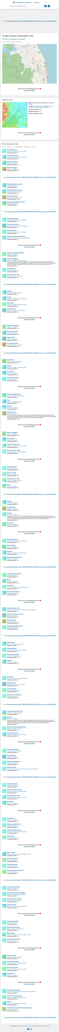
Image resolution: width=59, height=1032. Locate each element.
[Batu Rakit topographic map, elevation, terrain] (4, 803)
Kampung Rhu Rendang (14, 557)
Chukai (9, 366)
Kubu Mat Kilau (11, 955)
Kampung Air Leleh (13, 377)
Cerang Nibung (11, 689)
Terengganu (14, 151)
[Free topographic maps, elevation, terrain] (2, 39)
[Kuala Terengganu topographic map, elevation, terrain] (4, 262)
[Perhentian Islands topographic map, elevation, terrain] (4, 226)
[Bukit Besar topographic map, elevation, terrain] (4, 587)
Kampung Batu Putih (13, 796)
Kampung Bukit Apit (22, 678)
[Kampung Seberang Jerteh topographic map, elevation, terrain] (4, 872)
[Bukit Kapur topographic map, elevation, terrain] (4, 837)
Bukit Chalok (11, 642)
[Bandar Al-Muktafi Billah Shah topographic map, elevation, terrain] (4, 728)
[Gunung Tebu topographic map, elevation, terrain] (4, 508)
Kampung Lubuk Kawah (14, 574)
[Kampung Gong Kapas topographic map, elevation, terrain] (4, 991)
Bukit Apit (10, 677)
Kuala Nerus (10, 372)
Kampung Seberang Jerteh (15, 870)
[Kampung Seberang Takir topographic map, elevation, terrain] (4, 185)
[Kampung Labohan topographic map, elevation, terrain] (4, 157)
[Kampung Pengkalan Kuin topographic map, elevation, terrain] (4, 627)
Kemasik (9, 551)
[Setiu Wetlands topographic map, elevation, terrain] (4, 906)
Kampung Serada (12, 967)
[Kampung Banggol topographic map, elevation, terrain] (4, 220)
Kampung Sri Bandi (13, 961)
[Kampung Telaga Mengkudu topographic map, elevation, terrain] (4, 254)
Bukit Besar (10, 585)
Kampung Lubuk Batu (13, 939)
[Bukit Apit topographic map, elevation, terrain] (4, 678)
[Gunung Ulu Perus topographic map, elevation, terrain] (4, 197)
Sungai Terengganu (13, 325)
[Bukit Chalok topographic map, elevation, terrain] (4, 644)
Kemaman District (22, 151)
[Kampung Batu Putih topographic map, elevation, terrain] (4, 797)
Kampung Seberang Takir (14, 184)
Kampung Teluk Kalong (32, 769)
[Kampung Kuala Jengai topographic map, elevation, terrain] (4, 900)
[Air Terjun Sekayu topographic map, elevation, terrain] (4, 860)
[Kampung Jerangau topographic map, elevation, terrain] (4, 751)
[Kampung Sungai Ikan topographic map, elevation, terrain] (4, 763)
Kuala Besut (21, 395)
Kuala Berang (11, 268)
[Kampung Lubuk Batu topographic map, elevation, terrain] (4, 940)
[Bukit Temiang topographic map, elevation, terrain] (4, 474)
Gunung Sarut (11, 620)
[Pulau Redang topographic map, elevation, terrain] (4, 757)
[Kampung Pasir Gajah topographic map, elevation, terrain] (4, 452)
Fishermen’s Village (22, 226)
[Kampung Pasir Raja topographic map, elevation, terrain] (4, 276)
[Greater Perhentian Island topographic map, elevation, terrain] (4, 615)
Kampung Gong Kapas (14, 990)
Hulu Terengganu (12, 432)
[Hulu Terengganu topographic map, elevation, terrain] (4, 434)
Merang (9, 406)
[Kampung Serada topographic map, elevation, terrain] (4, 969)
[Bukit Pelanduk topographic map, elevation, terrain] (4, 769)
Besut (9, 580)
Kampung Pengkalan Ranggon (16, 893)
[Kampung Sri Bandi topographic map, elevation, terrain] (4, 963)
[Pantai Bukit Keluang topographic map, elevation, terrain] (4, 593)
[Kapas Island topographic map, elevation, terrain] (4, 339)
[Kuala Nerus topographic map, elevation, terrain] (4, 373)
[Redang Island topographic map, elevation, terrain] (4, 310)
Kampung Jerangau (13, 749)
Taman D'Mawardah (13, 444)
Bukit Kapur (10, 836)
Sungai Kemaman (12, 539)
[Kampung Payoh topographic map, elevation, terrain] (4, 151)
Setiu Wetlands (11, 905)
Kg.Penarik (20, 644)
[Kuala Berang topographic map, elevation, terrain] (4, 270)
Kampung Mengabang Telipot (16, 202)
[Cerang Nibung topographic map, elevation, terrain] (4, 690)
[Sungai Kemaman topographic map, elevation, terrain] (4, 541)
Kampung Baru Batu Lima (15, 190)
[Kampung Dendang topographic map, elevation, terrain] (4, 656)
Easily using (30, 21)
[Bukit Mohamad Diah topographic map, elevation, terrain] (4, 928)
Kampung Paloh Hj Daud (14, 790)
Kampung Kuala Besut (14, 394)
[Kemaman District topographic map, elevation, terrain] (4, 163)
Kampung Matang (12, 784)
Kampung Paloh (12, 648)
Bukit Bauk (10, 303)
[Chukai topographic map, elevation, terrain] (4, 367)
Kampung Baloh (12, 230)
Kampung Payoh (12, 150)
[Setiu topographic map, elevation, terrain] (4, 486)
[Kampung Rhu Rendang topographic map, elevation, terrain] (4, 558)
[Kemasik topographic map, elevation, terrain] (4, 553)
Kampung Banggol (12, 218)
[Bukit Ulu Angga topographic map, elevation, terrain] (4, 169)
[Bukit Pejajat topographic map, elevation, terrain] (4, 854)
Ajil (19, 690)
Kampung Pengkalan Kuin (15, 626)
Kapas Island (11, 337)
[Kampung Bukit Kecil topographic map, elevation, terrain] (4, 609)
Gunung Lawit (11, 412)
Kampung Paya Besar (23, 587)
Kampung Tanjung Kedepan (24, 238)
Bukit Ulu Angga (12, 167)
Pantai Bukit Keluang (13, 591)
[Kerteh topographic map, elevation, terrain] (4, 298)
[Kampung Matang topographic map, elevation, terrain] (4, 785)
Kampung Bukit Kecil (13, 608)
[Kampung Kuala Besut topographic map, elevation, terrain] (4, 395)
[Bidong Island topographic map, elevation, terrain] (4, 684)
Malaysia (9, 151)
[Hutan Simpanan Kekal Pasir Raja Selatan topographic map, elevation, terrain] (4, 1009)
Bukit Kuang (11, 933)
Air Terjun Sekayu (12, 858)
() (41, 106)
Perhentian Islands (13, 224)
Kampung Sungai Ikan (13, 761)
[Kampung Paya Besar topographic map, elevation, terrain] (4, 888)
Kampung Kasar (12, 467)
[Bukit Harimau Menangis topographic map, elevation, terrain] (4, 997)
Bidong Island (11, 683)
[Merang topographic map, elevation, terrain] (4, 407)
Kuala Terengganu (22, 220)
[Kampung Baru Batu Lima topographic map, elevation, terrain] (4, 191)
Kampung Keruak (12, 864)
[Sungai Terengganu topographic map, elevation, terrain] (4, 327)
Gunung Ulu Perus (12, 196)
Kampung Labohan (12, 156)
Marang (9, 501)
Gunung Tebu (11, 507)
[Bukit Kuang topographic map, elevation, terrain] (4, 934)
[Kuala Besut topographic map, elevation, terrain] (4, 440)
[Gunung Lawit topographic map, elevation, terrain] (4, 415)
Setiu (8, 484)
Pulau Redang (21, 310)
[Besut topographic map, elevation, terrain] (4, 581)
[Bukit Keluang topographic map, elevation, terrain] (4, 547)
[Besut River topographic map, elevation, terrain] (4, 524)
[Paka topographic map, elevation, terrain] (4, 401)
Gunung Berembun (13, 343)
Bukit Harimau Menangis (14, 996)
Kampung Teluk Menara (14, 830)
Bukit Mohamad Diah (13, 927)
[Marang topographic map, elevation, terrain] (4, 502)
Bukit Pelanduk (11, 767)
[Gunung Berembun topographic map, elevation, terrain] (4, 345)
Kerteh (9, 297)
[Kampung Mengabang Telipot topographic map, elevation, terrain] (4, 203)
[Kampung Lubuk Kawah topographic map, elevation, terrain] (4, 575)
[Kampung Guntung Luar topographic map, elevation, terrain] (4, 696)
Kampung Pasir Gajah (13, 450)
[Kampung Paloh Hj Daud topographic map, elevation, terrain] (4, 791)
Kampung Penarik (22, 906)
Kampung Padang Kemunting (16, 236)
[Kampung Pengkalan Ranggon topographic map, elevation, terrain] (4, 894)
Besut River (10, 523)
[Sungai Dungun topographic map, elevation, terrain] (15, 115)
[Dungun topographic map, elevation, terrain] (4, 292)
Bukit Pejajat (11, 852)
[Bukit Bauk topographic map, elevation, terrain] (4, 304)
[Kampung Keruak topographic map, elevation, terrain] (4, 866)
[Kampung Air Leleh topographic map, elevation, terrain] (4, 379)
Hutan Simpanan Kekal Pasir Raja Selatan (19, 1008)
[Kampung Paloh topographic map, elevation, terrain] (4, 650)
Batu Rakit (10, 801)
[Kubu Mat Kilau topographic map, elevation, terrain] (4, 957)
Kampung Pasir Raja (13, 274)
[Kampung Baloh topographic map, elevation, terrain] (4, 232)
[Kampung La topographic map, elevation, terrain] (4, 819)
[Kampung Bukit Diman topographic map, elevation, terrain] (4, 825)
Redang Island (11, 309)
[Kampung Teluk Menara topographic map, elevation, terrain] (4, 831)
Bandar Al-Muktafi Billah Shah (16, 727)
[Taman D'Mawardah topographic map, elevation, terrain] (4, 446)
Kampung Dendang (13, 654)
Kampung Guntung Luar (14, 695)
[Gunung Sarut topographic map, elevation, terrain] (4, 621)
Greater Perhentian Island (15, 614)
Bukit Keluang (11, 545)
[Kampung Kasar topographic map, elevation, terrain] (4, 468)
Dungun (20, 191)
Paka (8, 400)
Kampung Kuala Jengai (14, 899)
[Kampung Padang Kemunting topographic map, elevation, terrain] (4, 238)
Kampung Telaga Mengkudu (15, 253)
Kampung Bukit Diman (14, 824)
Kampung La (11, 818)
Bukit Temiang (11, 473)
